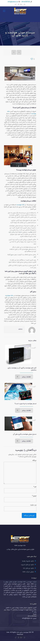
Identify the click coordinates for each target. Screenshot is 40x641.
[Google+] (21, 4)
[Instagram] (18, 4)
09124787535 (25, 1)
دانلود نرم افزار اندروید (27, 564)
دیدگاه (34, 460)
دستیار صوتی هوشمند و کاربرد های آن (24, 434)
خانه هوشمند (20, 204)
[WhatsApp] (24, 4)
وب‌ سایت (33, 505)
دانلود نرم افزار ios (28, 568)
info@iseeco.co (13, 1)
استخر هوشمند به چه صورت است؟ (25, 403)
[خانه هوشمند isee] (20, 11)
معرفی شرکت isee (28, 572)
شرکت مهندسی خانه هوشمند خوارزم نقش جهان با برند (20, 582)
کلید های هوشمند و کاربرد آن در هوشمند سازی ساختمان (22, 369)
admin (20, 329)
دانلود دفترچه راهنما (28, 561)
